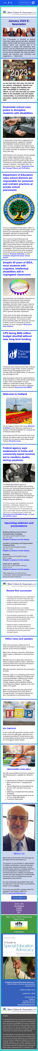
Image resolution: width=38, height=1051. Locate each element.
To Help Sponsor (19, 931)
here (10, 740)
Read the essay (14, 441)
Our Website (19, 906)
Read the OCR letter (17, 254)
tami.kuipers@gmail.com (17, 893)
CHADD (19, 908)
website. (16, 886)
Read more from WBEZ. (23, 387)
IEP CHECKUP (9, 728)
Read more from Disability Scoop (15, 514)
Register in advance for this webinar (16, 539)
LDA (18, 912)
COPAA (19, 910)
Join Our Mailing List (19, 897)
